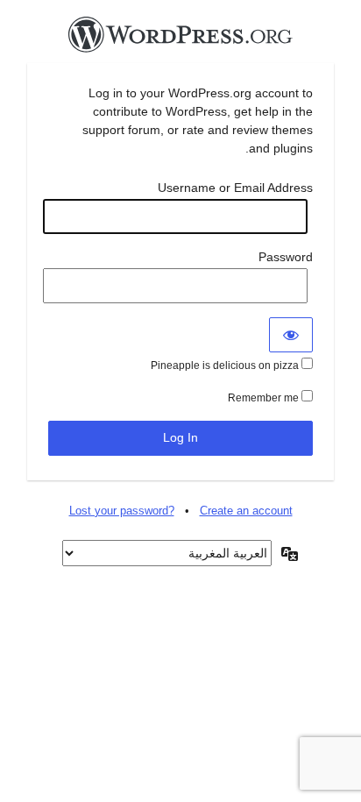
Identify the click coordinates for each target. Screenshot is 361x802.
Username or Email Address (235, 188)
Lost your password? (121, 510)
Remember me (264, 398)
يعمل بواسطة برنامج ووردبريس (180, 39)
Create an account (246, 510)
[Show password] (291, 334)
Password (285, 257)
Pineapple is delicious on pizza (226, 365)
